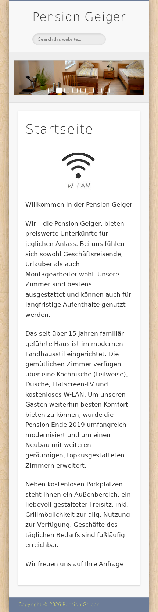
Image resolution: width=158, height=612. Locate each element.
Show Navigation (122, 66)
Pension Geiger (79, 17)
